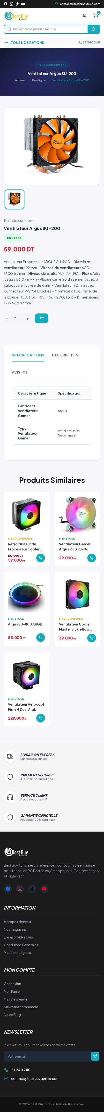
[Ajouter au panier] (41, 318)
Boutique (38, 80)
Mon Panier (12, 991)
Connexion (12, 983)
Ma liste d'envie (15, 999)
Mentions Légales (17, 952)
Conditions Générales (21, 945)
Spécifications (28, 355)
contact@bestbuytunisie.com (80, 3)
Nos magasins (15, 929)
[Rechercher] (94, 29)
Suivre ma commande (21, 1007)
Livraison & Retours (19, 937)
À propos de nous (17, 921)
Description (65, 355)
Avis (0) (19, 372)
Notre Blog (12, 1014)
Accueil (20, 80)
